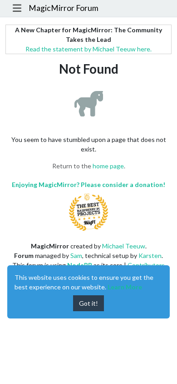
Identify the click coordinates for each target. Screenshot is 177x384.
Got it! (88, 303)
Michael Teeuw (123, 246)
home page (108, 166)
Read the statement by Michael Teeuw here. (88, 49)
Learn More (125, 287)
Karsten (150, 255)
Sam (76, 255)
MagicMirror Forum (63, 8)
